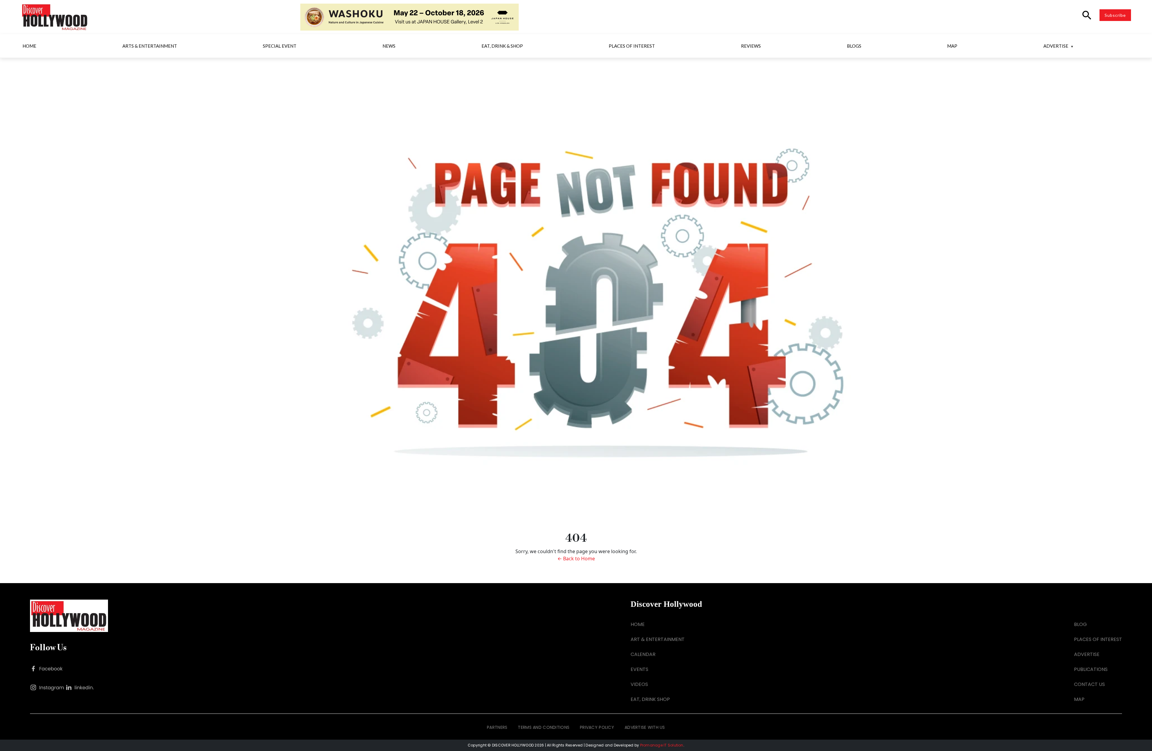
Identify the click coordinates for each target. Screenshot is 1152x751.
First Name (502, 340)
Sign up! (576, 464)
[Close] (663, 274)
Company (501, 402)
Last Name (502, 371)
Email (496, 308)
